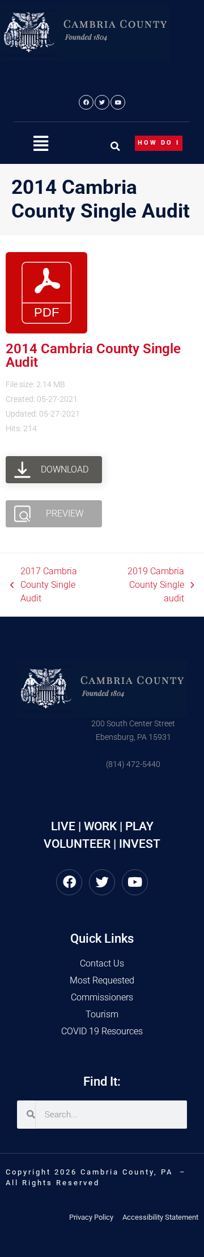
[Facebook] (86, 102)
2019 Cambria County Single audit (146, 584)
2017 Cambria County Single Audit (43, 584)
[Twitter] (102, 102)
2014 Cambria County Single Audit (93, 355)
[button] (41, 144)
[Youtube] (117, 102)
